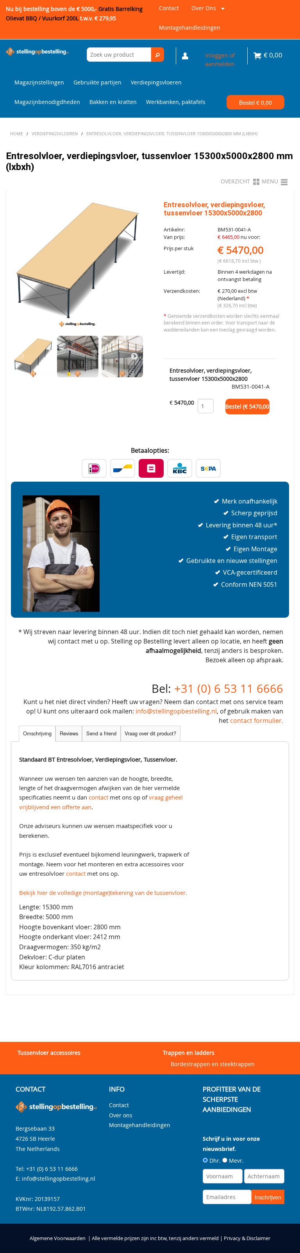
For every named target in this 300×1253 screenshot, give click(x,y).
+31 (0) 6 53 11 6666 (228, 688)
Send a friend (101, 733)
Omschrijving (37, 733)
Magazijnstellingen (39, 82)
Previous (21, 356)
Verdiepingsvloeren (156, 82)
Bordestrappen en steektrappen (213, 1064)
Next (134, 356)
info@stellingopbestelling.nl (176, 711)
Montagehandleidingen (189, 27)
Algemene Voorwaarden (58, 1238)
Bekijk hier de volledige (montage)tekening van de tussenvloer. (103, 892)
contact (98, 797)
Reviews (69, 733)
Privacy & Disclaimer (247, 1238)
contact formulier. (256, 720)
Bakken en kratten (113, 102)
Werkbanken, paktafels (175, 102)
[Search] (157, 54)
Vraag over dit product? (150, 733)
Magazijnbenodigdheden (47, 102)
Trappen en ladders (188, 1052)
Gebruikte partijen (97, 82)
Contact (169, 8)
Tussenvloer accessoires (49, 1052)
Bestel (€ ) (247, 406)
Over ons (202, 11)
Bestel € (255, 102)
